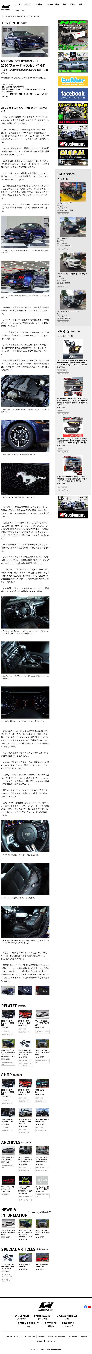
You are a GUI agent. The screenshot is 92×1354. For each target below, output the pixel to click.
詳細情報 (9, 91)
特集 (64, 4)
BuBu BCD (16, 16)
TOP (2, 16)
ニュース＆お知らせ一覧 (39, 1212)
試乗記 (72, 4)
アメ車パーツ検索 (53, 4)
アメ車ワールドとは (23, 4)
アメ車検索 (38, 4)
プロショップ (20, 10)
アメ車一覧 (63, 179)
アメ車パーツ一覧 (66, 336)
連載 (80, 4)
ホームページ (38, 94)
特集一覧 (45, 1249)
